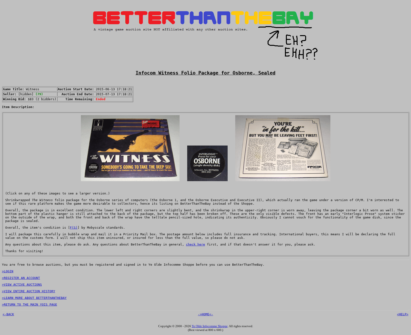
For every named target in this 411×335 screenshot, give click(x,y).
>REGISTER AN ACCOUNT (21, 278)
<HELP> (402, 314)
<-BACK (8, 314)
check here (195, 244)
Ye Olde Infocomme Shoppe (210, 326)
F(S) (74, 227)
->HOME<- (205, 314)
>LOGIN (7, 271)
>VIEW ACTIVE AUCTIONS (22, 284)
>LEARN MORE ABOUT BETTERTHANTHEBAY (34, 298)
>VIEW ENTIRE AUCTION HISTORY (28, 291)
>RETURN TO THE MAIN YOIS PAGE (29, 304)
